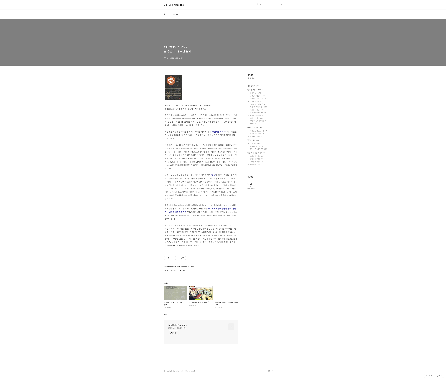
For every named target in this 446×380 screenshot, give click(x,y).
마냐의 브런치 (272, 363)
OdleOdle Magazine (174, 4)
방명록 (175, 14)
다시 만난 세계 (255, 101)
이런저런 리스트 (256, 146)
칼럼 (253, 124)
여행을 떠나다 (256, 162)
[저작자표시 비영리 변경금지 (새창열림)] (189, 258)
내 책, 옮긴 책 (256, 143)
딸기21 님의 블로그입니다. (177, 328)
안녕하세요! (251, 78)
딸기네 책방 (253, 140)
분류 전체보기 (254, 86)
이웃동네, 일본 (256, 110)
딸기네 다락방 (256, 159)
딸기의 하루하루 (257, 156)
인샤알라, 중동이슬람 (258, 112)
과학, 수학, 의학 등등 (258, 149)
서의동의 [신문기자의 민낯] (274, 343)
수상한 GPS (255, 93)
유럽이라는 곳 (256, 115)
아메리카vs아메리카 (258, 121)
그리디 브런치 (272, 367)
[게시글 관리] (173, 258)
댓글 (165, 314)
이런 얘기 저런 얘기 (256, 153)
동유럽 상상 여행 (257, 133)
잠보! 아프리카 (256, 118)
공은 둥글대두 (256, 164)
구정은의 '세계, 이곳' (258, 98)
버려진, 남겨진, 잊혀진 (258, 131)
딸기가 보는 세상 (255, 90)
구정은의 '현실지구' (258, 96)
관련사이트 (270, 371)
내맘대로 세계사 (254, 127)
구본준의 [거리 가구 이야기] (275, 350)
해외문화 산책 (256, 136)
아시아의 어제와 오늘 (258, 107)
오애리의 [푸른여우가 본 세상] (274, 358)
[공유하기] (170, 258)
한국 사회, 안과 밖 (257, 104)
